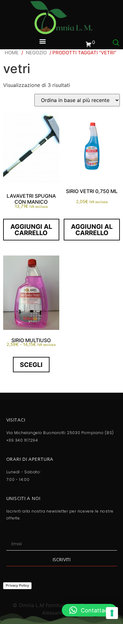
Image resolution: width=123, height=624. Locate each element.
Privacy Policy (17, 585)
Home (12, 53)
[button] (43, 41)
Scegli (31, 364)
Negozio (36, 53)
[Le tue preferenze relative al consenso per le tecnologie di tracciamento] (112, 613)
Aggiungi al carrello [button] (31, 230)
